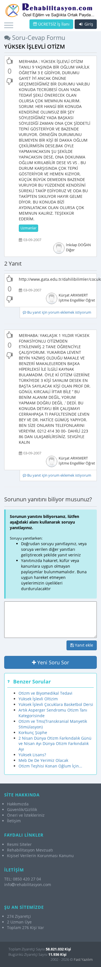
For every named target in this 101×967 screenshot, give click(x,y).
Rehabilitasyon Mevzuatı (30, 850)
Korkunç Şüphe (33, 732)
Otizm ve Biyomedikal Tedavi (45, 693)
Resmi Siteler (19, 844)
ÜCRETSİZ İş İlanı (53, 24)
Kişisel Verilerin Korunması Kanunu (40, 855)
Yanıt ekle (83, 645)
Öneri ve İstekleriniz (26, 815)
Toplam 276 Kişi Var (25, 927)
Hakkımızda (18, 804)
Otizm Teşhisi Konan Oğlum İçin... (50, 766)
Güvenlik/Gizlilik (22, 809)
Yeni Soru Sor (52, 662)
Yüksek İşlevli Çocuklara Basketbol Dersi (56, 704)
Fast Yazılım (83, 959)
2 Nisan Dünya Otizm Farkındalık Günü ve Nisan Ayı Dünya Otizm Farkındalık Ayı (55, 743)
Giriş (88, 24)
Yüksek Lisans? (32, 754)
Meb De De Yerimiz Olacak (43, 760)
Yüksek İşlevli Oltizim (38, 698)
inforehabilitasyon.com (27, 884)
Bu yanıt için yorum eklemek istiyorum (58, 312)
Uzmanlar (28, 228)
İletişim (14, 820)
